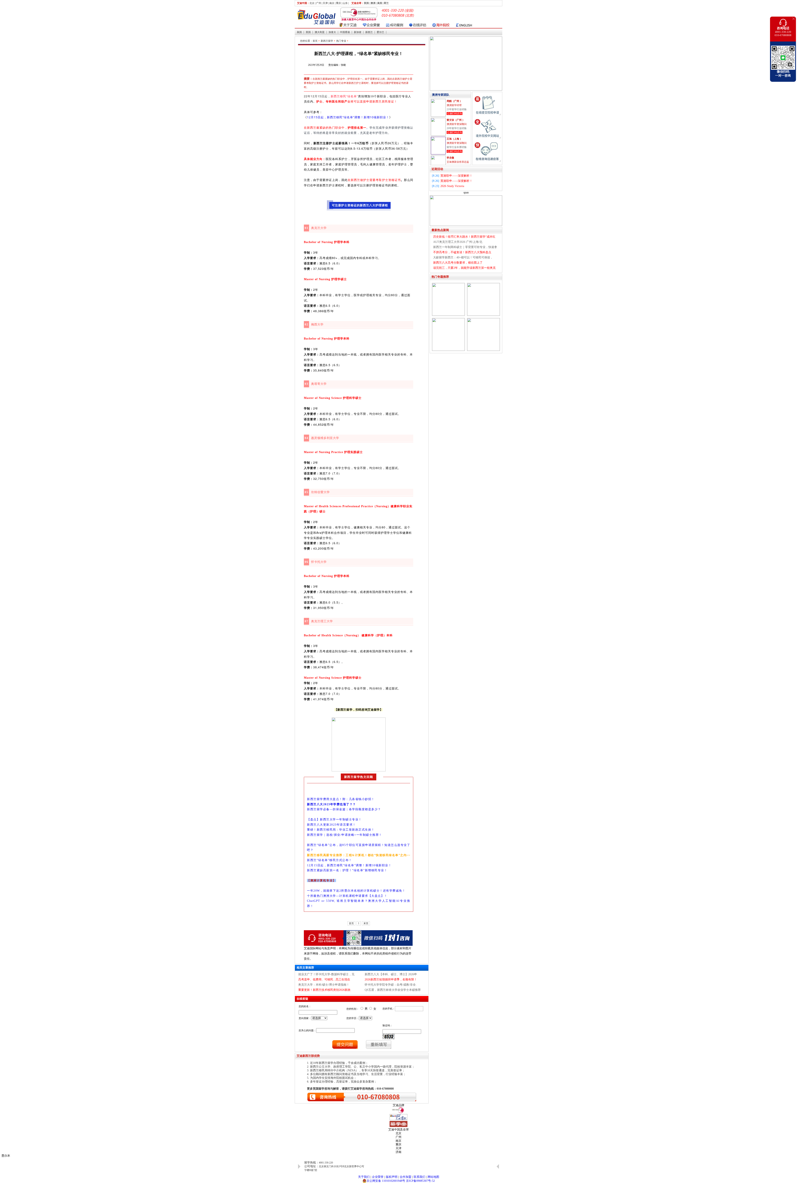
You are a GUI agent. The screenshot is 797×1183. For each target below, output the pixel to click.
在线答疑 (302, 998)
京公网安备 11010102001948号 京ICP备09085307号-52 (401, 1180)
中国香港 (345, 32)
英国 (308, 32)
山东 (345, 3)
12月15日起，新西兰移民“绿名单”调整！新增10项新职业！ (348, 117)
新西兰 (369, 32)
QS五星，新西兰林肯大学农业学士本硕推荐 (393, 989)
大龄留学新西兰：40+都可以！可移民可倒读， (463, 257)
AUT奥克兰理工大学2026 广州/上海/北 (457, 241)
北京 (311, 3)
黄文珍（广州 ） (456, 101)
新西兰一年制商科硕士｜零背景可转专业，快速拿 (465, 247)
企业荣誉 (378, 1176)
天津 (325, 3)
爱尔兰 (380, 32)
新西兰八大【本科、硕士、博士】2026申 (391, 974)
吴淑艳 (450, 157)
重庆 (338, 3)
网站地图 (433, 1176)
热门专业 (341, 40)
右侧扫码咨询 (454, 113)
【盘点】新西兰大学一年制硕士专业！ (334, 819)
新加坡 (357, 32)
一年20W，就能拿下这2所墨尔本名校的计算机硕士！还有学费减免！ (356, 890)
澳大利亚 (320, 32)
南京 (331, 3)
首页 (315, 40)
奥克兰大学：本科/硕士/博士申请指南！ (323, 984)
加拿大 (332, 32)
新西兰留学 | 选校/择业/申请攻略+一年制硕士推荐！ (344, 834)
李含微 (450, 138)
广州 (318, 3)
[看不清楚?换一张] (389, 1036)
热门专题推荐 (440, 276)
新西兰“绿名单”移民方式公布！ (329, 860)
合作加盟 (405, 1176)
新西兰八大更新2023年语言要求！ (331, 824)
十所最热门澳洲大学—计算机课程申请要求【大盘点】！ (347, 895)
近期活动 (437, 169)
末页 (365, 923)
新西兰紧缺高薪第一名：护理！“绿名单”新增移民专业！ (347, 870)
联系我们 (419, 1176)
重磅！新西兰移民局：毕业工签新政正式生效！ (341, 829)
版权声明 (391, 1176)
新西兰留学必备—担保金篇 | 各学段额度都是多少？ (344, 809)
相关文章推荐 (305, 967)
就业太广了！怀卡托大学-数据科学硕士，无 (326, 974)
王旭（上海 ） (454, 120)
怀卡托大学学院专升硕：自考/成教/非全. (391, 984)
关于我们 (364, 1176)
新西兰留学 (327, 40)
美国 (299, 32)
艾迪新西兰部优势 (308, 1055)
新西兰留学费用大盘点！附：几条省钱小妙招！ (341, 799)
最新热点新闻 (440, 230)
